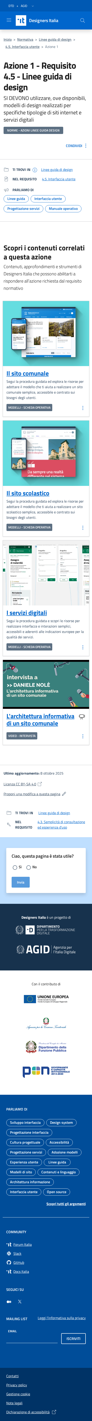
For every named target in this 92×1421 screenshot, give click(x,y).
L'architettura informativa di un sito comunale (40, 719)
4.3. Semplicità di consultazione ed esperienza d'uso (61, 824)
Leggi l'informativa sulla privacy (62, 1318)
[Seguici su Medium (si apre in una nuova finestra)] (9, 1301)
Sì (20, 867)
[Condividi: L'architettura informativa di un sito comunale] (82, 736)
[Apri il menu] (9, 20)
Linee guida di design (55, 39)
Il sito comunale (27, 373)
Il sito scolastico (27, 493)
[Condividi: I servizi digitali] (82, 647)
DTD (11, 5)
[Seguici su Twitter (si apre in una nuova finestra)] (19, 1301)
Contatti (12, 1376)
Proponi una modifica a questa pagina (46, 794)
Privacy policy (16, 1385)
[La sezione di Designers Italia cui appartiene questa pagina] (35, 170)
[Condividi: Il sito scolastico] (82, 527)
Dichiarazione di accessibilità (28, 1412)
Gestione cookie (18, 1394)
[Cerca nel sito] (82, 20)
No (34, 867)
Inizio (8, 39)
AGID (24, 5)
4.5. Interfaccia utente (22, 46)
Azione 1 (51, 46)
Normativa (25, 39)
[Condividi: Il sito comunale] (82, 408)
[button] (33, 6)
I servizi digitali (26, 612)
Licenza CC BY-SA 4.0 (42, 784)
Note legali (14, 1403)
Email (12, 1331)
